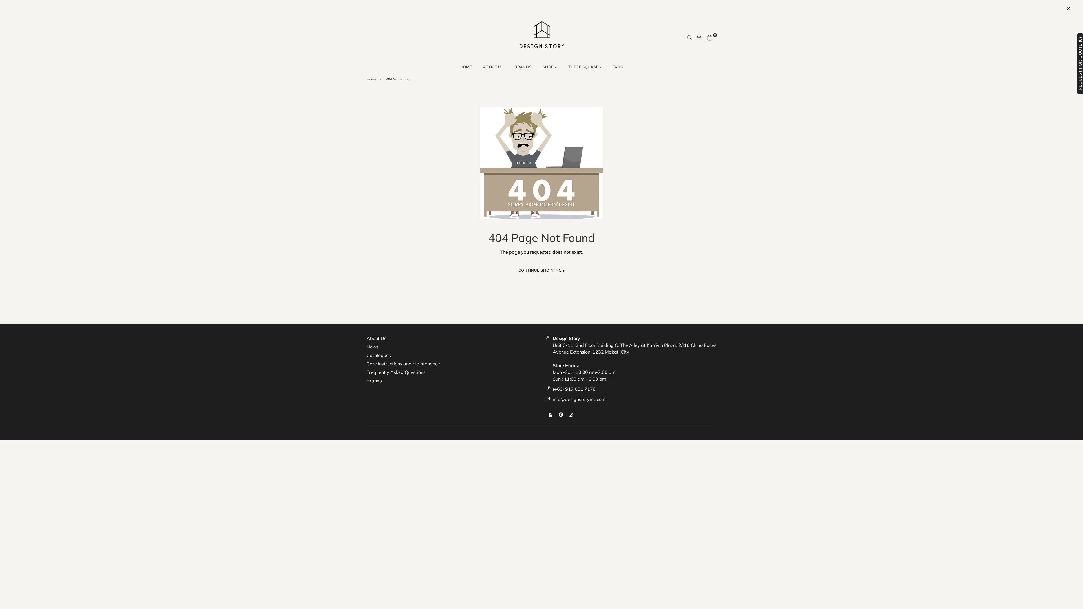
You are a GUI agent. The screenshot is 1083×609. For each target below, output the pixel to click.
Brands (374, 380)
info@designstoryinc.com (579, 399)
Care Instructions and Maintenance (403, 364)
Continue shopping (540, 270)
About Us (493, 67)
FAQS (618, 67)
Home (466, 67)
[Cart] (709, 37)
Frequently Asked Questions (396, 372)
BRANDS (522, 67)
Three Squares (584, 67)
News (373, 347)
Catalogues (379, 355)
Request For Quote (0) (1080, 63)
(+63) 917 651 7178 (574, 389)
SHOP (548, 67)
